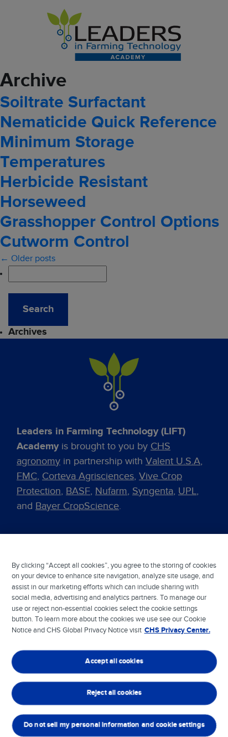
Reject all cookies (113, 693)
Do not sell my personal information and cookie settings (113, 725)
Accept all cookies (114, 661)
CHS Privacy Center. (177, 630)
